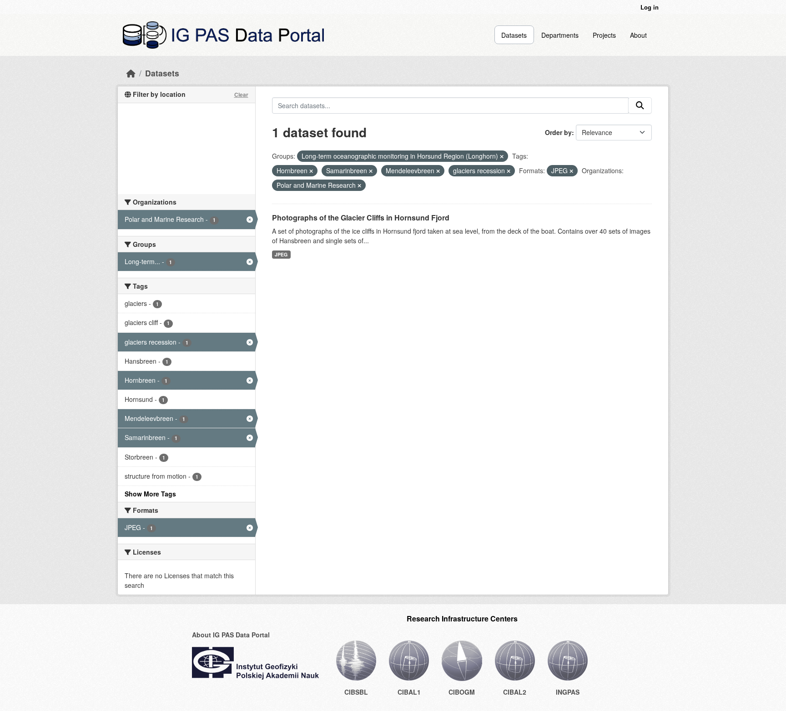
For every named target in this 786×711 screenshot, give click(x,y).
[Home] (131, 73)
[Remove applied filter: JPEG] (571, 171)
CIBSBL (356, 691)
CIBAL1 (409, 691)
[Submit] (640, 105)
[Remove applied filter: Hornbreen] (311, 171)
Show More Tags (150, 493)
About (638, 35)
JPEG (281, 254)
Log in (649, 7)
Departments (560, 35)
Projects (604, 35)
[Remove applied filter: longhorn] (502, 156)
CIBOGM (461, 691)
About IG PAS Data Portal (231, 634)
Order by (558, 132)
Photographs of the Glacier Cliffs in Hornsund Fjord (360, 217)
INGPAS (567, 691)
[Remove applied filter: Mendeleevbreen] (438, 171)
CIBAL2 (514, 691)
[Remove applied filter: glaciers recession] (508, 171)
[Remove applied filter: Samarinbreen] (371, 171)
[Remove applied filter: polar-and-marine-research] (359, 185)
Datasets (514, 35)
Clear (241, 94)
